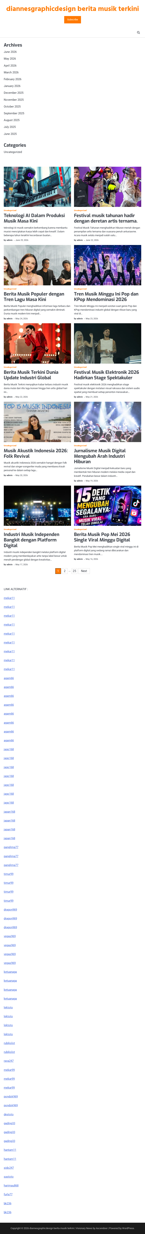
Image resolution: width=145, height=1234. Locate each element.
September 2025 (14, 113)
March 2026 (11, 72)
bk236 (7, 1203)
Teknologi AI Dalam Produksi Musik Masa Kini (34, 218)
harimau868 (11, 1185)
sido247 (9, 1167)
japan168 (9, 811)
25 (74, 571)
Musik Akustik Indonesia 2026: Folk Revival (36, 453)
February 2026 (12, 79)
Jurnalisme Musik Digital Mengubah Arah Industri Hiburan (100, 456)
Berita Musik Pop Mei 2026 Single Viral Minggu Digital (102, 537)
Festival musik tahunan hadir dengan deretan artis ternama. (106, 218)
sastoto (9, 1176)
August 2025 (11, 120)
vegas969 (10, 936)
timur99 (8, 874)
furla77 (8, 1194)
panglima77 (11, 847)
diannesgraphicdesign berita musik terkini (72, 9)
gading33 (9, 1123)
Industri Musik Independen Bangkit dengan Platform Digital (31, 539)
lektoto (8, 1007)
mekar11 (9, 598)
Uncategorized (13, 152)
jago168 (9, 749)
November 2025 (14, 99)
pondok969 (11, 1096)
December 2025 (13, 92)
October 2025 (12, 106)
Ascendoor (101, 1228)
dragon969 (10, 909)
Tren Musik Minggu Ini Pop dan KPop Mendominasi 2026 (106, 297)
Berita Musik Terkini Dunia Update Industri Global (31, 375)
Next (84, 571)
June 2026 (10, 52)
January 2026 (12, 86)
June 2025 (10, 134)
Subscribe (72, 19)
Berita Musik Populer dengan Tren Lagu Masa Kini (34, 297)
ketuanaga (10, 972)
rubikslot (9, 1043)
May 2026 (10, 58)
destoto (9, 1114)
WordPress (128, 1228)
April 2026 (10, 65)
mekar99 (9, 1070)
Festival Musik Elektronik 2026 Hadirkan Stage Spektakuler (106, 375)
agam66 (9, 678)
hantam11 (10, 1150)
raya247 (9, 1061)
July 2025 (10, 127)
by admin (8, 240)
